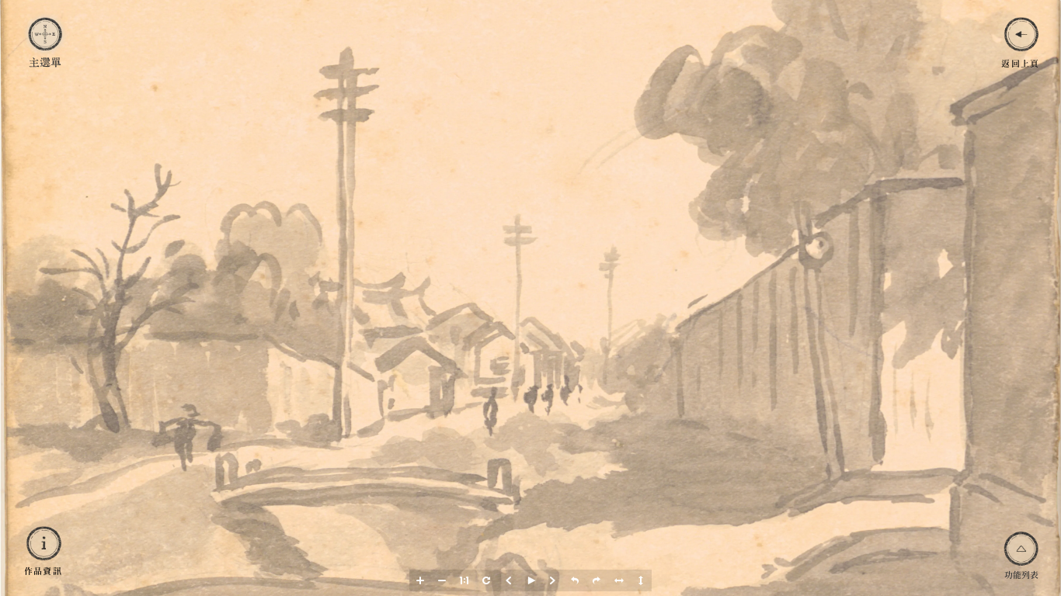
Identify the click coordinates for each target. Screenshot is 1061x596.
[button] (420, 580)
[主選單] (45, 34)
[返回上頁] (1021, 34)
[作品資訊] (43, 543)
